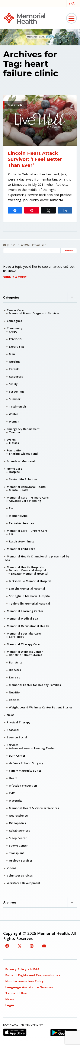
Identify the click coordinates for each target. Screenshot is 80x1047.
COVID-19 (15, 339)
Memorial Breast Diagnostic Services (34, 313)
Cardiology (16, 637)
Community (14, 328)
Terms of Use (16, 993)
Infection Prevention (23, 785)
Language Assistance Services (29, 987)
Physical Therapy (18, 722)
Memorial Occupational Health (28, 626)
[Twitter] (20, 945)
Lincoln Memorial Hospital (27, 588)
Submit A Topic (14, 277)
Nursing (14, 361)
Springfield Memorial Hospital (30, 596)
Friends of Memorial (21, 461)
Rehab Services (19, 830)
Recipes (14, 700)
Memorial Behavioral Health (26, 487)
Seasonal (13, 730)
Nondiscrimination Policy (24, 981)
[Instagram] (31, 945)
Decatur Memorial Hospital (27, 570)
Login (9, 1005)
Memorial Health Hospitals (25, 567)
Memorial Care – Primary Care (28, 497)
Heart (13, 778)
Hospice (14, 472)
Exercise (14, 677)
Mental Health (19, 490)
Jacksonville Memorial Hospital (30, 581)
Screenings (16, 391)
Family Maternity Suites (25, 770)
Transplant (16, 853)
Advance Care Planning (25, 501)
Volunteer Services (20, 875)
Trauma (14, 432)
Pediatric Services (21, 523)
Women (14, 421)
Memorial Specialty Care (24, 633)
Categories (11, 297)
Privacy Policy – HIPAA (22, 969)
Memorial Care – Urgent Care (27, 531)
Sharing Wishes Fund (23, 454)
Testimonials (17, 406)
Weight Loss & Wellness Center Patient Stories (40, 707)
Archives (9, 902)
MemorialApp (18, 516)
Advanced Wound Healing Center (32, 748)
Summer (14, 399)
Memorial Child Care (21, 549)
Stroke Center (18, 845)
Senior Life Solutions (23, 479)
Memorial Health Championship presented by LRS (37, 558)
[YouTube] (44, 945)
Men (12, 354)
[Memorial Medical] (24, 17)
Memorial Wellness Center (25, 652)
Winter (13, 414)
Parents (14, 369)
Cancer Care (15, 310)
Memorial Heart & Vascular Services (34, 808)
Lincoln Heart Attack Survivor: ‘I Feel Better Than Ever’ (35, 159)
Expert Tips (16, 346)
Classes (14, 443)
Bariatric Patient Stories (25, 655)
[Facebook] (7, 945)
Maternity (15, 800)
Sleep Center (18, 838)
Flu (11, 508)
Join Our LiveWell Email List (26, 245)
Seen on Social (17, 737)
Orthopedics (17, 823)
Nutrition (15, 692)
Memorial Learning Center (25, 611)
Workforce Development (23, 883)
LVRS (12, 793)
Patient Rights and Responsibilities (32, 975)
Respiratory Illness (21, 541)
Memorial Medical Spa (22, 618)
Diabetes (15, 670)
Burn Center (17, 755)
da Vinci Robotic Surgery (26, 763)
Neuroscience (18, 815)
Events (11, 440)
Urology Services (20, 860)
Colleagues (14, 321)
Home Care (14, 468)
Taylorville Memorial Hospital (29, 603)
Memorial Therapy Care (23, 644)
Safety (13, 384)
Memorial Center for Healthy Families (35, 685)
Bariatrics (15, 662)
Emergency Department (23, 429)
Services (12, 745)
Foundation (14, 450)
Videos (11, 868)
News (10, 715)
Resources (16, 376)
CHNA (13, 331)
